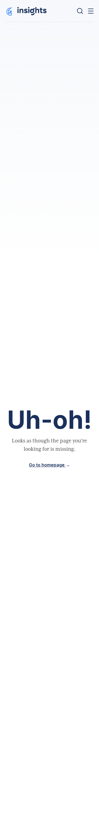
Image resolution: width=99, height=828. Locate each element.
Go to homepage (49, 465)
